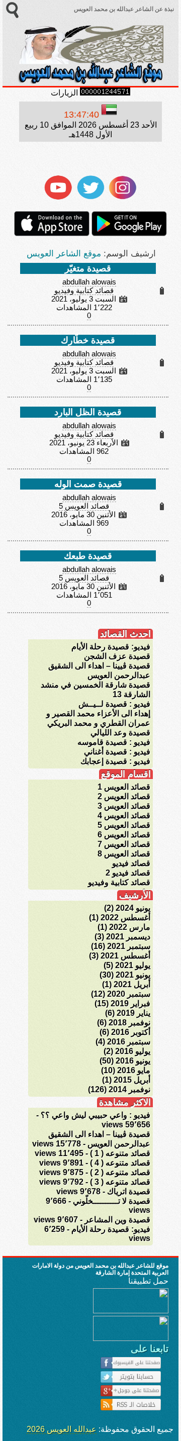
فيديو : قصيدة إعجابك (115, 761)
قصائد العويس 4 (124, 815)
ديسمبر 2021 (128, 936)
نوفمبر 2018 (129, 1022)
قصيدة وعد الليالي (120, 732)
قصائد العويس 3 (124, 806)
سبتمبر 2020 (128, 994)
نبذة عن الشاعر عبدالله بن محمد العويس (123, 9)
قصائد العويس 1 (124, 787)
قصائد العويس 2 (124, 796)
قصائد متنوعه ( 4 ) (120, 1163)
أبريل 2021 (132, 984)
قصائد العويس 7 (124, 844)
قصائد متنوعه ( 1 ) (120, 1153)
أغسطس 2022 (125, 917)
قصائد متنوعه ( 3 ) (120, 1182)
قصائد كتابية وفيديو (84, 290)
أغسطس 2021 (125, 955)
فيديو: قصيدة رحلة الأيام (110, 646)
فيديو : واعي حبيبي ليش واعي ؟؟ (95, 1115)
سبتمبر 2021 (128, 946)
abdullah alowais (89, 282)
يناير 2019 (133, 1013)
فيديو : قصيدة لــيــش (114, 704)
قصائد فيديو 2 (128, 873)
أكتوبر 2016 (130, 1032)
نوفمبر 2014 (129, 1089)
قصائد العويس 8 (124, 853)
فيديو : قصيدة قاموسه (113, 742)
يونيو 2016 (133, 1060)
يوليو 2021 (132, 965)
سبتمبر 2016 (128, 1041)
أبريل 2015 (132, 1080)
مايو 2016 (133, 1070)
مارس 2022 (129, 927)
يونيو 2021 (133, 975)
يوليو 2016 (132, 1051)
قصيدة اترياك (128, 1191)
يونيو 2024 (133, 908)
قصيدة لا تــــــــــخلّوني (111, 1201)
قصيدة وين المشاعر (117, 1219)
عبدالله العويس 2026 (62, 1429)
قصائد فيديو (131, 863)
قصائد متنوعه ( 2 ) (120, 1172)
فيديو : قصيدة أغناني (117, 751)
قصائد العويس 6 (124, 834)
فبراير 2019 (130, 1003)
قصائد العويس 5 (84, 506)
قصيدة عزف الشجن (117, 656)
